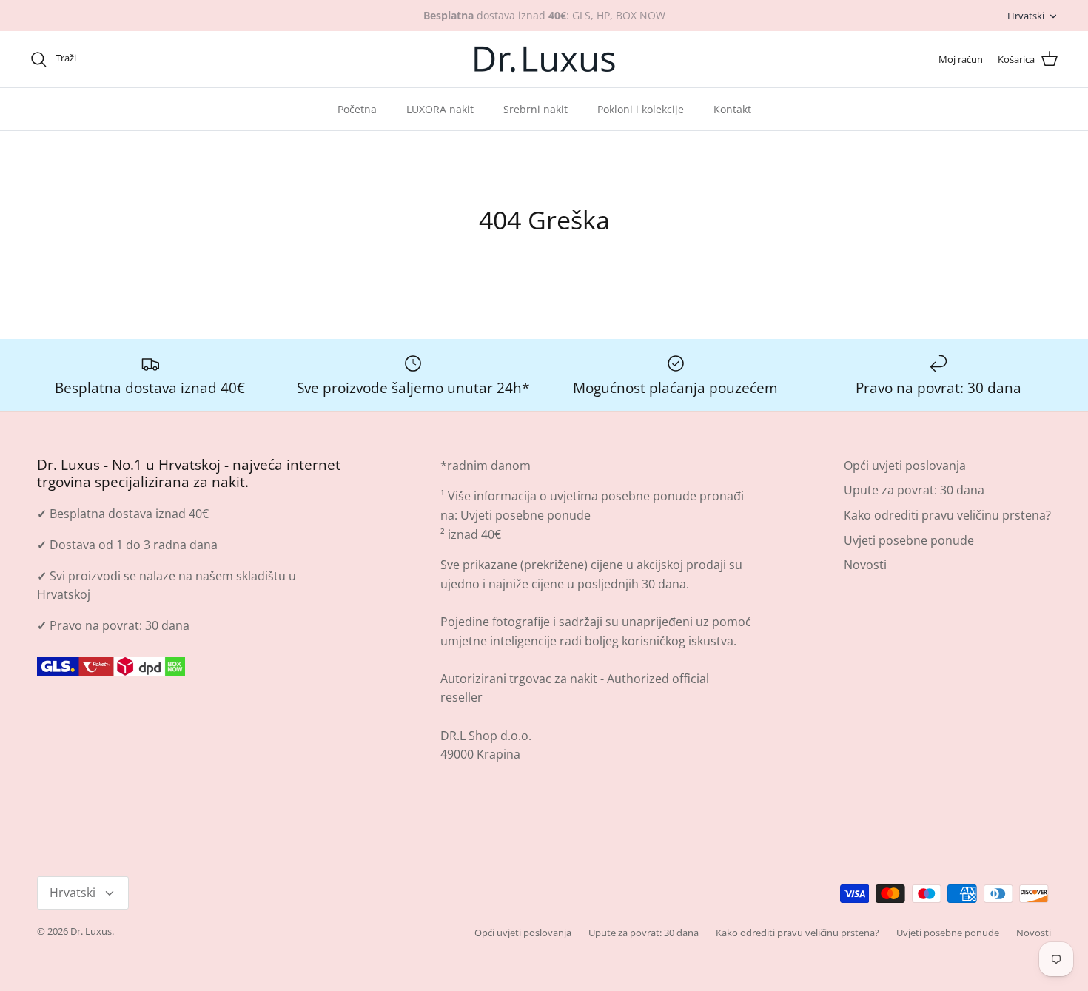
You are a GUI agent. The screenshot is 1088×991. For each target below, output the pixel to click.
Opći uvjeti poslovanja (905, 465)
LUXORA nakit (440, 109)
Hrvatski (1025, 15)
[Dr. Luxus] (544, 59)
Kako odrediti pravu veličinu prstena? (947, 515)
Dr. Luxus (91, 931)
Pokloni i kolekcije (640, 109)
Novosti (865, 565)
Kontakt (732, 109)
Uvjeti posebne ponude (525, 515)
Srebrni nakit (535, 109)
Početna (357, 109)
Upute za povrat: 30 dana (914, 490)
